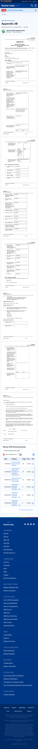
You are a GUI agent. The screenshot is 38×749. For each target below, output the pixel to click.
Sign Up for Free (19, 387)
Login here (27, 391)
